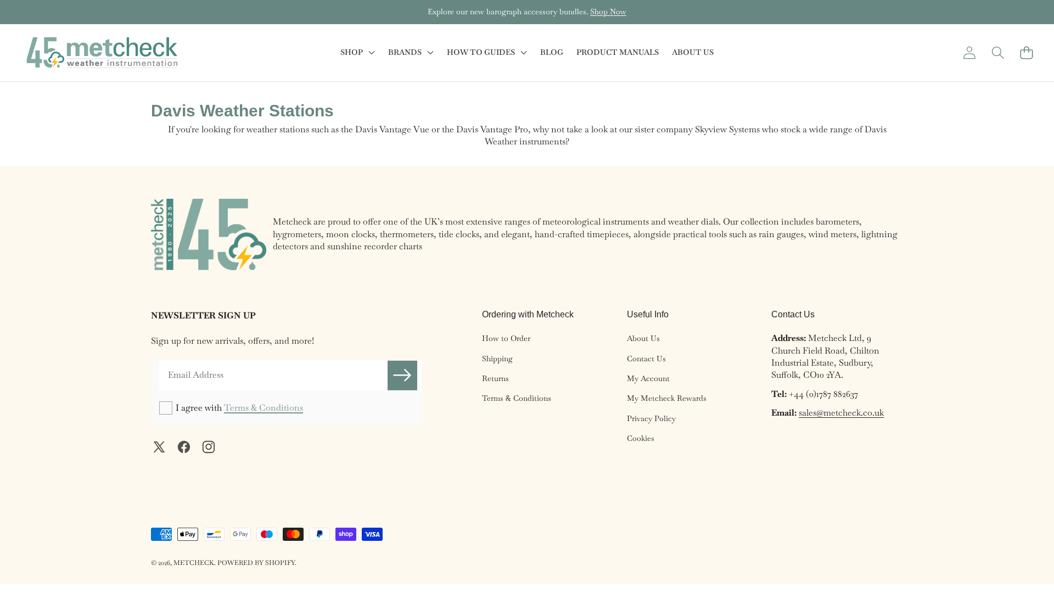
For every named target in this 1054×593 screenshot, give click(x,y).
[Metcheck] (102, 53)
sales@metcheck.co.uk (841, 412)
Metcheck (193, 562)
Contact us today (594, 11)
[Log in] (969, 52)
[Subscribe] (402, 375)
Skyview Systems (727, 129)
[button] (42, 12)
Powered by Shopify (256, 562)
